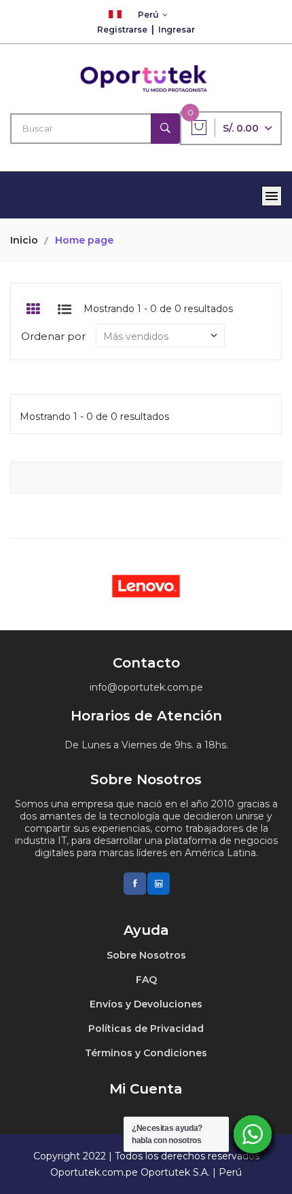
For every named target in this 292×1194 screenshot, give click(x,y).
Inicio (24, 240)
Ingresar (176, 29)
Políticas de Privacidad (146, 1028)
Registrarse (122, 29)
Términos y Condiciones (146, 1053)
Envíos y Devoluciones (146, 1004)
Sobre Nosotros (146, 955)
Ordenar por (53, 336)
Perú (148, 14)
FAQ (146, 980)
